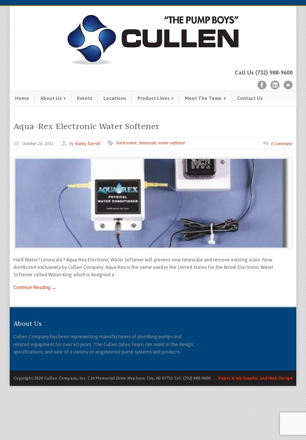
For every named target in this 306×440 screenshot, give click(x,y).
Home (22, 98)
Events (84, 98)
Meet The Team (205, 98)
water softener (171, 143)
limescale (147, 143)
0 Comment (282, 143)
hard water (126, 143)
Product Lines (155, 98)
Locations (114, 98)
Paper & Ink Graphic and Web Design (255, 378)
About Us (53, 98)
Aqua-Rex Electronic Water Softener (86, 126)
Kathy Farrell (87, 143)
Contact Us (250, 98)
